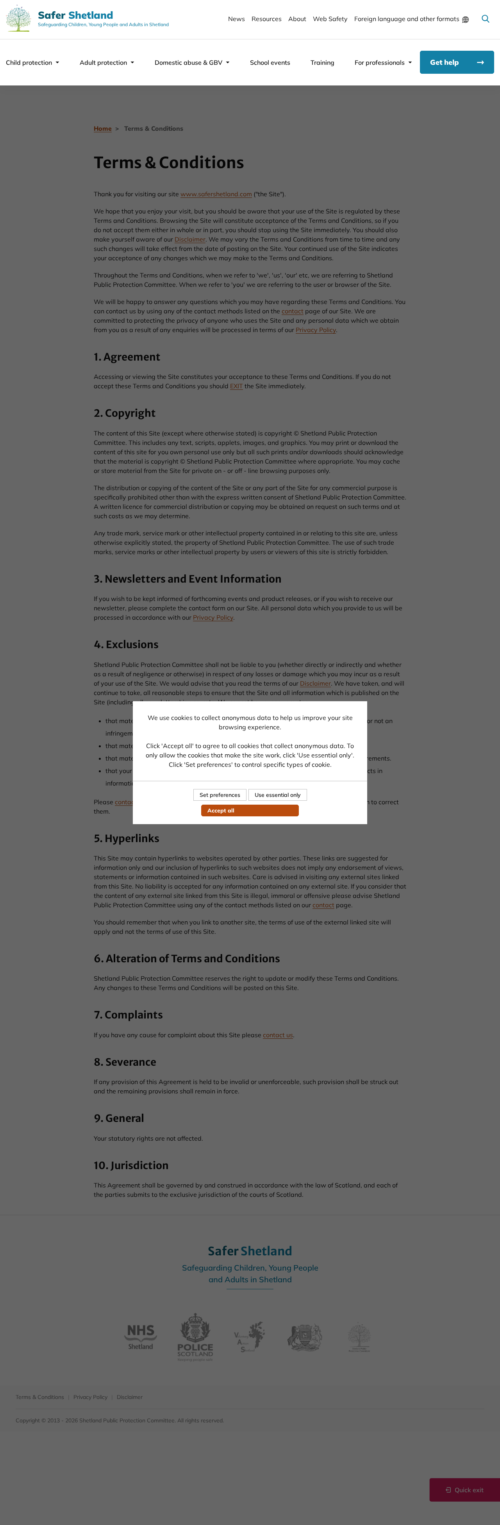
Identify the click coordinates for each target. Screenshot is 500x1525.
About (297, 19)
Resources (267, 19)
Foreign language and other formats (406, 19)
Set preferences (220, 794)
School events (270, 62)
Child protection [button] (29, 62)
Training (322, 62)
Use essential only (278, 794)
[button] (485, 18)
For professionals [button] (380, 62)
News (236, 19)
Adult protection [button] (103, 62)
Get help (444, 62)
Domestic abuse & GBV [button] (188, 62)
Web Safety (330, 19)
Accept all (220, 810)
